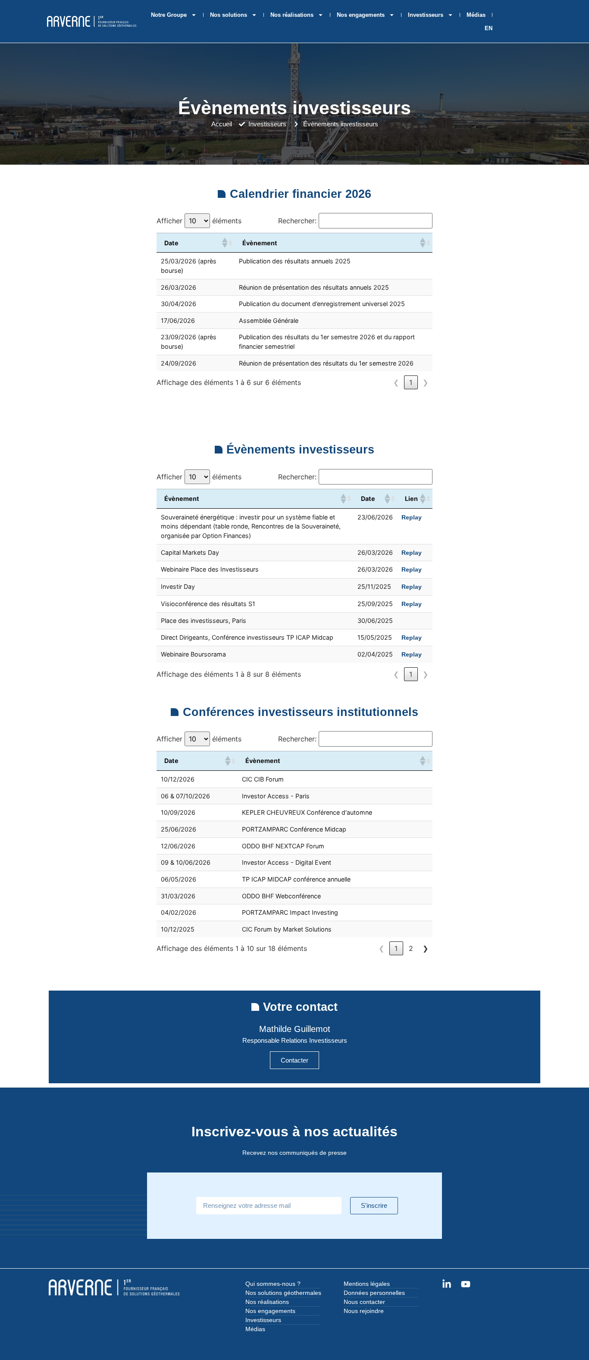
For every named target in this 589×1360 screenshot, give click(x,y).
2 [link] (411, 948)
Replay (411, 517)
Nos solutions (228, 15)
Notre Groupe (169, 15)
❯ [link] (425, 382)
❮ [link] (396, 382)
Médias (476, 15)
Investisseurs (425, 15)
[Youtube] (465, 1284)
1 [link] (410, 382)
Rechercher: (297, 220)
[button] (224, 243)
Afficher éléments (199, 220)
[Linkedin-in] (446, 1284)
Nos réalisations (291, 15)
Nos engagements (361, 15)
